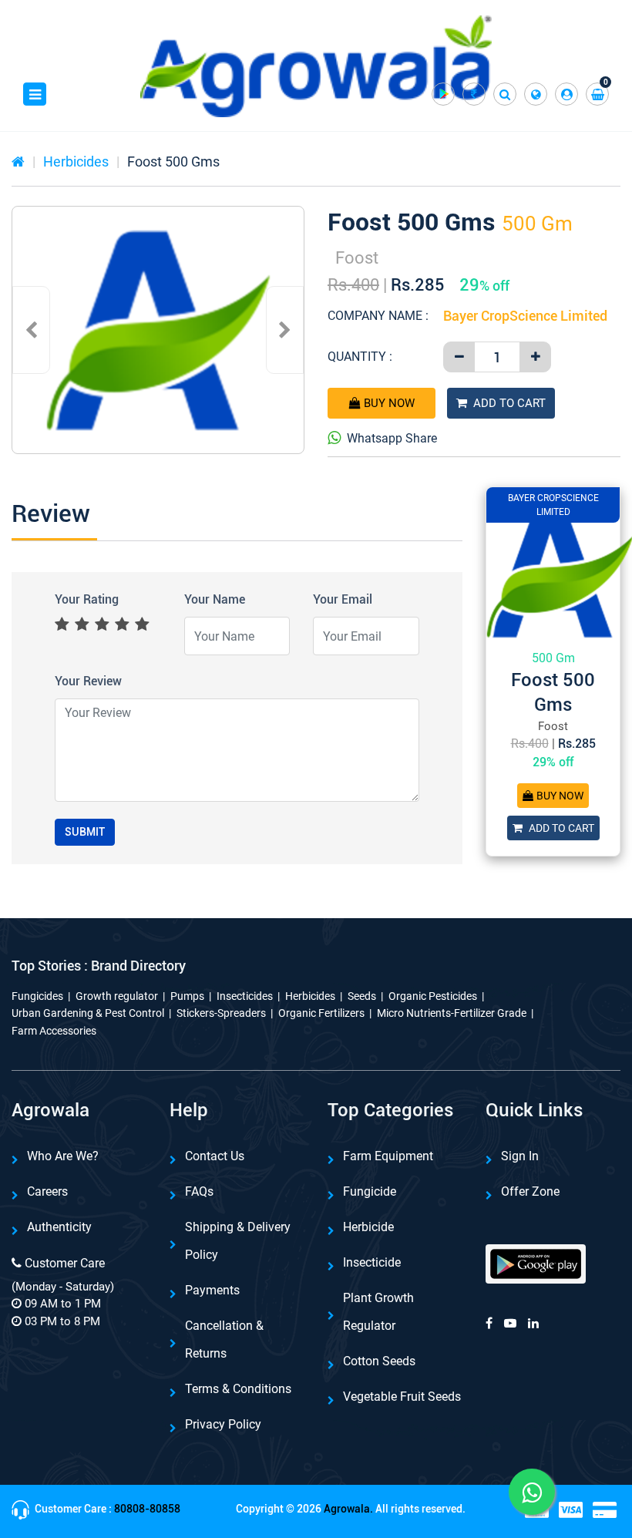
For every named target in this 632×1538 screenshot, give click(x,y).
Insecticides (245, 996)
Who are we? (63, 1156)
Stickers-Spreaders (221, 1013)
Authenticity (59, 1227)
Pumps (187, 996)
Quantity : (360, 356)
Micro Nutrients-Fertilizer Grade (451, 1013)
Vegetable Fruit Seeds (402, 1396)
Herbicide (368, 1227)
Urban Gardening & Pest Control (88, 1013)
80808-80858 (147, 1509)
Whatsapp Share (392, 438)
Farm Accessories (54, 1031)
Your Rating (87, 599)
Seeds (362, 996)
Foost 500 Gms (173, 161)
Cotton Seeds (379, 1361)
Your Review (88, 681)
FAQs (199, 1191)
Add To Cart (509, 403)
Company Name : (378, 315)
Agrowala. (348, 1509)
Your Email (342, 599)
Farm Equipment (388, 1156)
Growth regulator (117, 996)
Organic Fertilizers (321, 1013)
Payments (212, 1290)
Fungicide (369, 1191)
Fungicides (37, 996)
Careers (47, 1191)
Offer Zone (530, 1191)
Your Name (214, 599)
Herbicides (76, 161)
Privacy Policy (223, 1424)
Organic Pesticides (432, 996)
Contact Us (214, 1156)
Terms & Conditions (238, 1389)
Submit (85, 832)
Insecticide (372, 1262)
